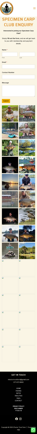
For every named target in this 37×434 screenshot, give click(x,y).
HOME (18, 388)
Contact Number (8, 72)
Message (5, 83)
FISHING (18, 391)
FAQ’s (18, 398)
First (3, 57)
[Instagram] (20, 418)
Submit (6, 101)
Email (4, 62)
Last (20, 57)
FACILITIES (18, 396)
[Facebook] (16, 418)
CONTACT (18, 401)
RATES (18, 393)
